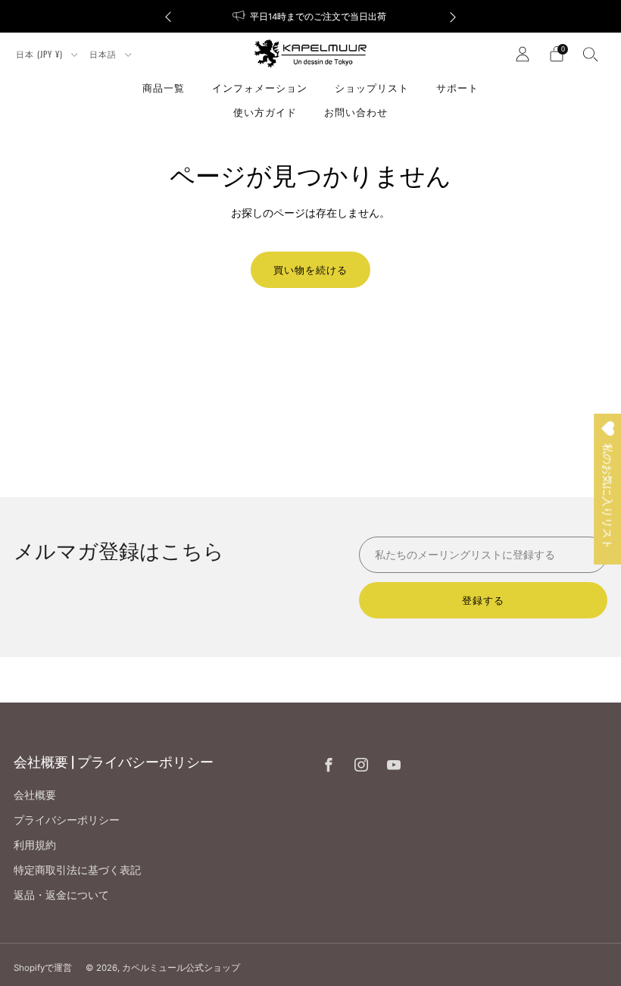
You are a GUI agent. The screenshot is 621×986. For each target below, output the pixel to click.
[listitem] (310, 16)
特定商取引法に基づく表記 (77, 869)
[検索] (590, 53)
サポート (457, 87)
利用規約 (35, 844)
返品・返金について (61, 894)
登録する (483, 600)
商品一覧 (163, 87)
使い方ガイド (265, 111)
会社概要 (35, 794)
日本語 (104, 54)
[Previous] (168, 16)
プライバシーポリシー (67, 819)
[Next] (453, 16)
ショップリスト (372, 87)
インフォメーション (259, 87)
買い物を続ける (310, 270)
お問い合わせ (356, 111)
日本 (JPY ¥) (41, 54)
